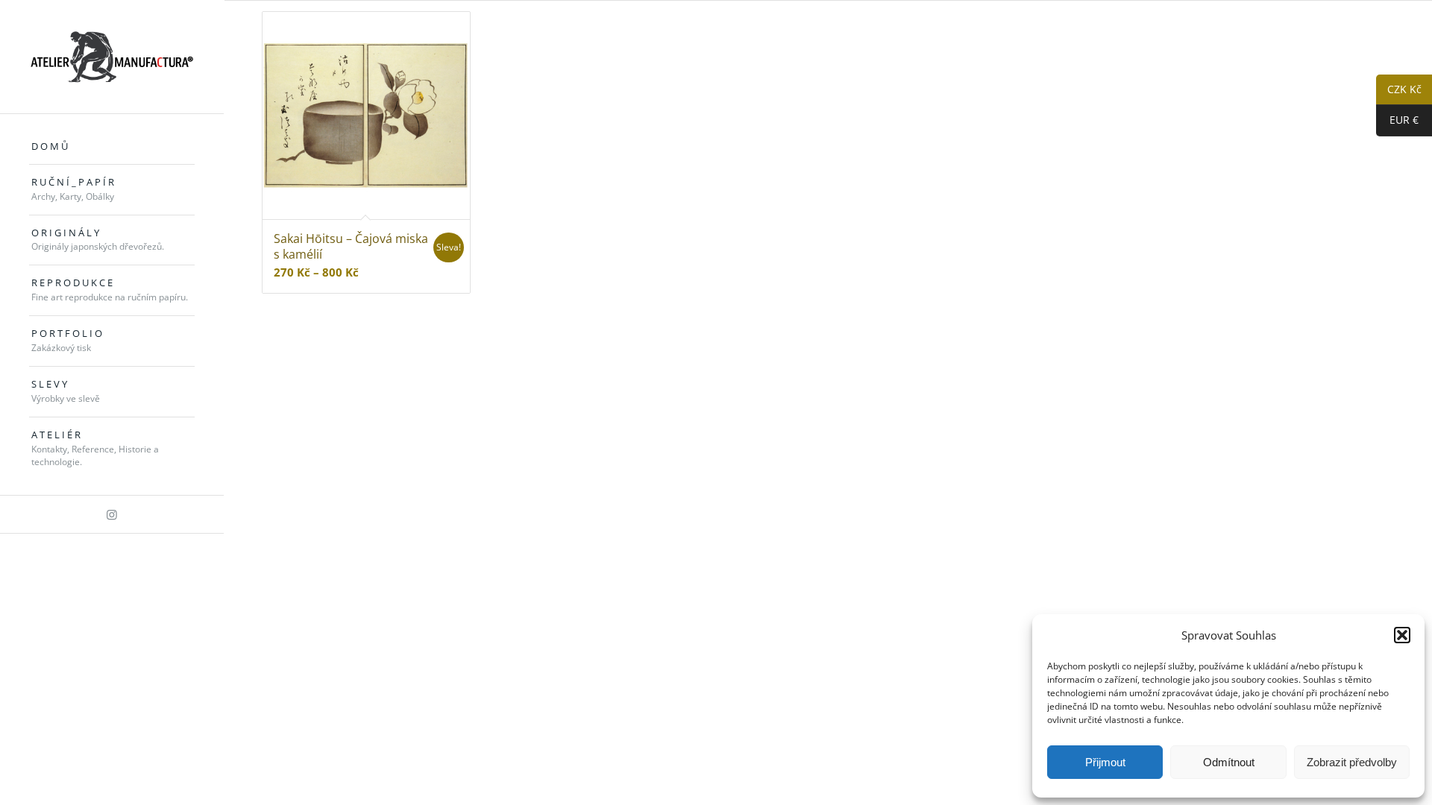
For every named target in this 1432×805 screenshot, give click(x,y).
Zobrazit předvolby (1352, 762)
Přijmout (1105, 762)
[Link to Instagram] (112, 514)
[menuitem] (112, 147)
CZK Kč (1399, 90)
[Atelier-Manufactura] (112, 56)
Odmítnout (1228, 762)
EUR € (1397, 120)
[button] (1402, 635)
